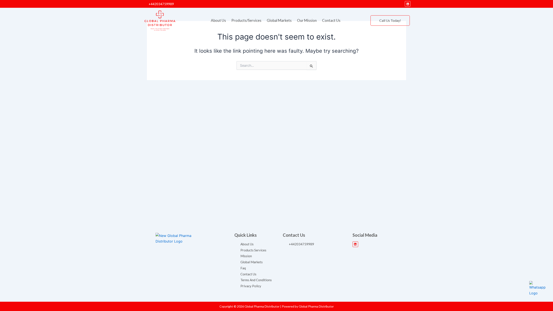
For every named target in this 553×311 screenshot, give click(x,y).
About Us (218, 20)
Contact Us (331, 20)
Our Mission (307, 20)
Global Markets (279, 20)
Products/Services (246, 20)
